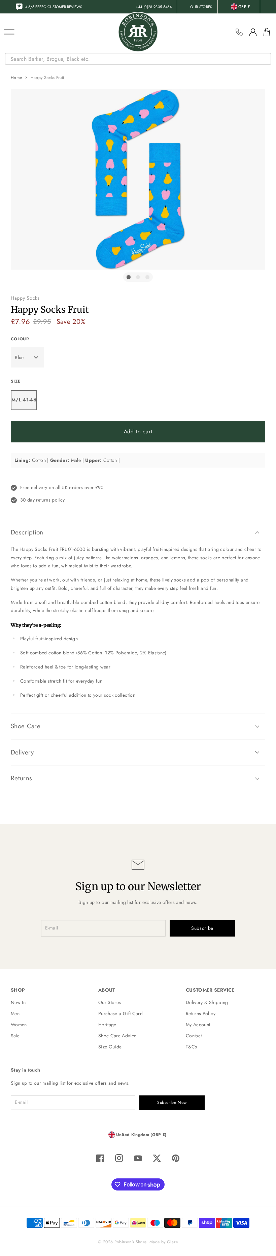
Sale (15, 1035)
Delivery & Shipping (207, 1002)
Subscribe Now (172, 1102)
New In (18, 1002)
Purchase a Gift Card (120, 1013)
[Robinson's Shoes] (138, 32)
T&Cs (191, 1046)
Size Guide (110, 1046)
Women (19, 1024)
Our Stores (109, 1002)
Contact (194, 1035)
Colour (20, 339)
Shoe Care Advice (117, 1035)
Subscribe (202, 928)
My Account (198, 1024)
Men (15, 1013)
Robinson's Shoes (130, 1242)
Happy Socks (25, 298)
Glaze (172, 1242)
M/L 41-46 (23, 399)
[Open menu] (9, 32)
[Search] (266, 59)
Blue (19, 357)
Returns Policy (200, 1013)
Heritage (107, 1024)
